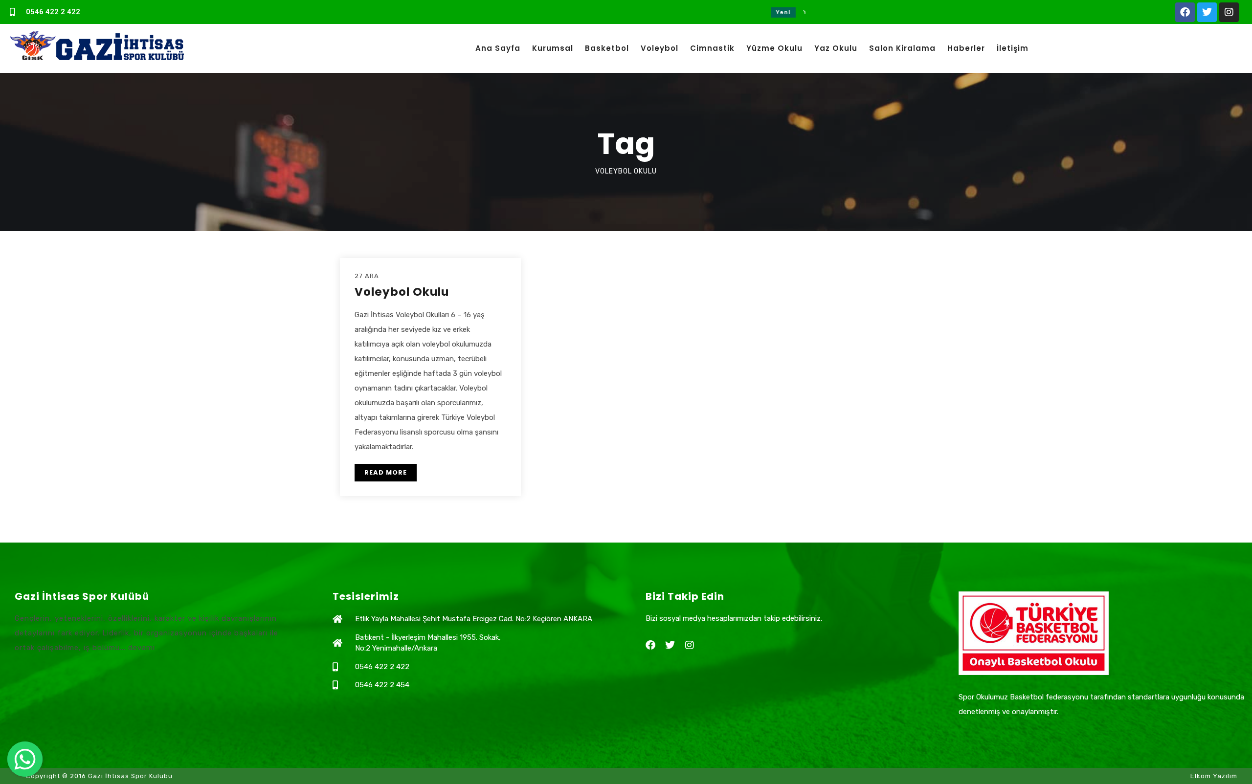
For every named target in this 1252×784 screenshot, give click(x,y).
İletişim (1012, 48)
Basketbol (607, 48)
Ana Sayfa (497, 48)
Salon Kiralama (902, 48)
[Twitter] (1207, 12)
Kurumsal (552, 48)
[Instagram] (1229, 12)
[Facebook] (1185, 12)
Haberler (966, 48)
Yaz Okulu (835, 48)
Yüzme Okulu (774, 48)
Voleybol (659, 48)
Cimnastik (712, 48)
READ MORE (385, 472)
